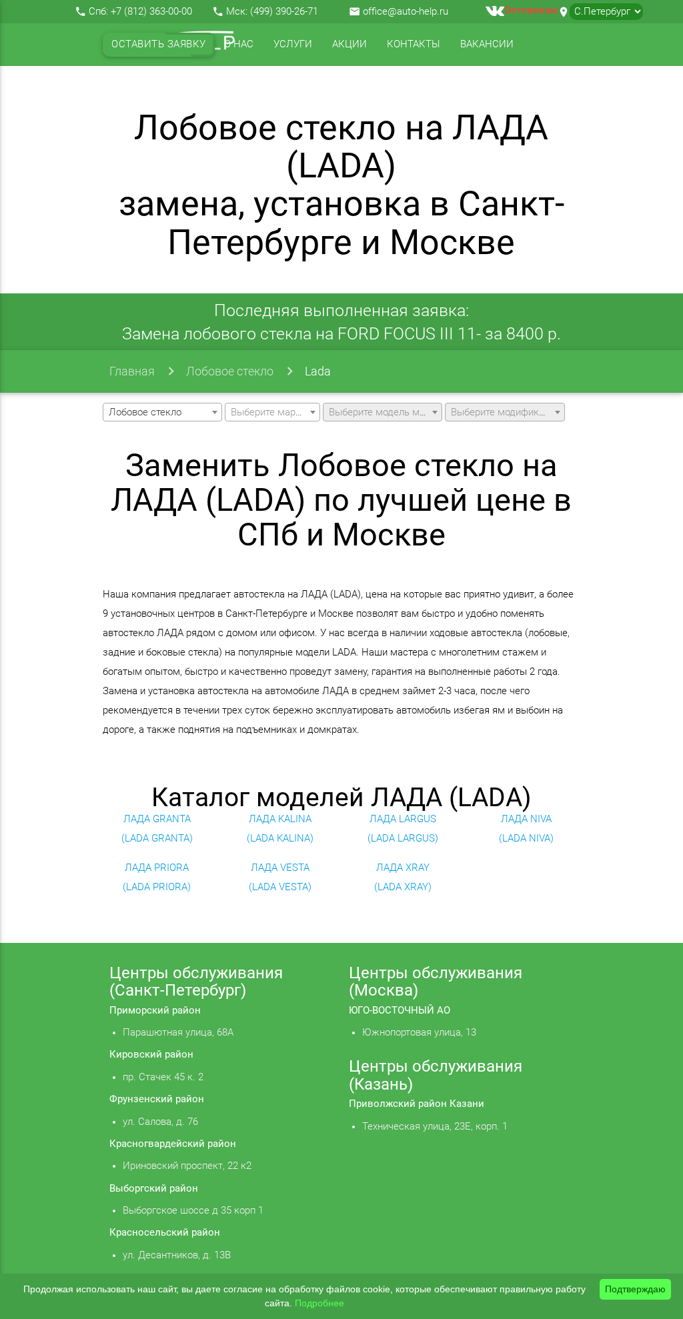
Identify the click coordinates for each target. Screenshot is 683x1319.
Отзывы (134, 87)
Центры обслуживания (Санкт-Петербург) (196, 982)
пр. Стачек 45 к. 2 (163, 1077)
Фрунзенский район (156, 1099)
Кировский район (151, 1054)
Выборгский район (153, 1188)
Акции (349, 44)
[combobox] (162, 412)
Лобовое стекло (229, 371)
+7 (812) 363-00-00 (151, 11)
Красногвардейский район (172, 1144)
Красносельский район (164, 1232)
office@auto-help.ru (405, 11)
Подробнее (319, 1303)
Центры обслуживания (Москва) (435, 982)
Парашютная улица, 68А (178, 1032)
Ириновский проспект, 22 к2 (187, 1166)
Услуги (292, 44)
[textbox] (272, 412)
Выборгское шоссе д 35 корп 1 (193, 1210)
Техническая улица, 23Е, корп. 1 (435, 1126)
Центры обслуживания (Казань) (435, 1075)
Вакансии (487, 44)
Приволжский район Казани (416, 1104)
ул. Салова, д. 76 (160, 1122)
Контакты (413, 44)
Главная (132, 371)
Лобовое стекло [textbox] (145, 412)
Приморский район (155, 1010)
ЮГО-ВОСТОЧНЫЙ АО (399, 1010)
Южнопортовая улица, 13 (419, 1032)
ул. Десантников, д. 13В (177, 1255)
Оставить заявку (158, 44)
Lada (318, 371)
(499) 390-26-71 (284, 11)
